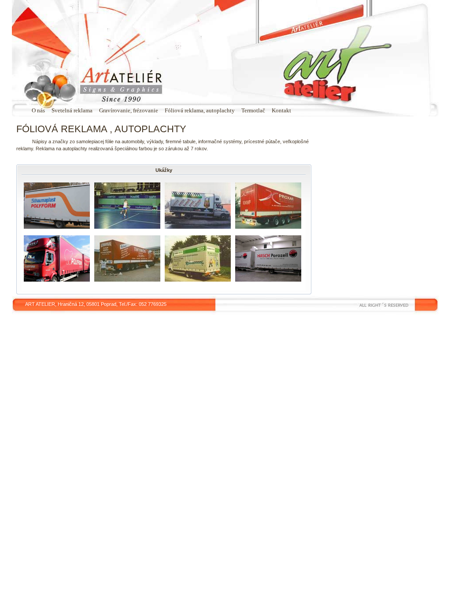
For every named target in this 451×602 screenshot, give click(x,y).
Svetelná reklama (72, 110)
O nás (38, 110)
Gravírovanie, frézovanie (128, 110)
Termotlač (253, 110)
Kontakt (281, 110)
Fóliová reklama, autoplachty (200, 110)
